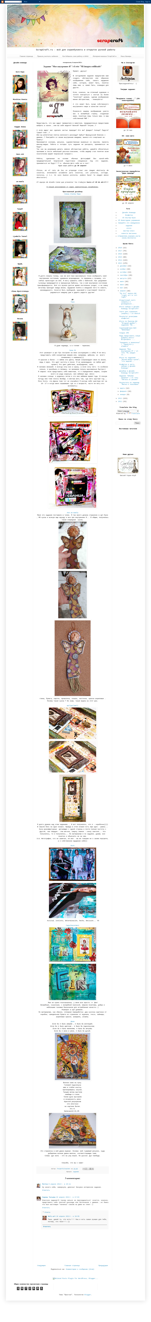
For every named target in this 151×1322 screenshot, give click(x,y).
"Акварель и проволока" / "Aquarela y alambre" (129, 344)
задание (76, 1172)
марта (123, 388)
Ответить (46, 1190)
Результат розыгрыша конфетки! (128, 317)
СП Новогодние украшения (129, 220)
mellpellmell (72, 706)
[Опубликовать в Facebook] (90, 1169)
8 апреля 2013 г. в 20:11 (60, 1184)
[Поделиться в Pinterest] (93, 1169)
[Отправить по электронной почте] (84, 1169)
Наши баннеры (126, 56)
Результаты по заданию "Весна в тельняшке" (129, 383)
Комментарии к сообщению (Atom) (80, 1269)
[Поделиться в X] (88, 1169)
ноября (123, 269)
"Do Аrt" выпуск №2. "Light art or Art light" (128, 295)
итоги (129, 228)
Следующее (41, 1266)
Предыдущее (103, 1266)
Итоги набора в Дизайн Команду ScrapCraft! (129, 308)
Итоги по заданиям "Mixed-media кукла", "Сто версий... (129, 359)
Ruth (72, 846)
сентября (124, 275)
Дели (72, 1021)
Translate (135, 413)
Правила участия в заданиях (47, 56)
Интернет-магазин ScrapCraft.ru (104, 56)
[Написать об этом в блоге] (86, 1169)
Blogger (87, 1295)
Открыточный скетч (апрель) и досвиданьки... (127, 302)
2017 (120, 251)
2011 (120, 401)
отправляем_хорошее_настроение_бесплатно (129, 237)
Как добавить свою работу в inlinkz (75, 56)
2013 (120, 263)
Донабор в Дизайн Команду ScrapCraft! (129, 372)
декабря (124, 266)
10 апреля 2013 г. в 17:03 (67, 1197)
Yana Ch (72, 350)
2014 (120, 260)
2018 (120, 248)
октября (124, 272)
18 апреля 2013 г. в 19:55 (67, 1216)
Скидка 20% (124, 333)
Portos (45, 1184)
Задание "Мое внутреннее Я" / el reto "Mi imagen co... (128, 352)
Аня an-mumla (72, 513)
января (123, 394)
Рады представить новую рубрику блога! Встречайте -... (129, 337)
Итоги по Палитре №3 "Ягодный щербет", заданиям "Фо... (128, 323)
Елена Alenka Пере (73, 194)
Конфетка (129, 215)
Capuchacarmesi (72, 925)
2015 (120, 257)
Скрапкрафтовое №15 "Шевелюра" (127, 329)
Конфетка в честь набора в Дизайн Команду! (127, 366)
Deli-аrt (52, 1216)
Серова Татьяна (48, 1197)
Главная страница (26, 56)
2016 (120, 254)
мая (122, 288)
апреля (123, 291)
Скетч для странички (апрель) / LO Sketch (129, 312)
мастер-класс (129, 231)
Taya (72, 302)
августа (124, 278)
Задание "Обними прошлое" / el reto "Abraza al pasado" (128, 377)
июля (122, 281)
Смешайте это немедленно (129, 223)
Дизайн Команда (129, 212)
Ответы (47, 1212)
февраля (124, 391)
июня (122, 285)
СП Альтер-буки (129, 218)
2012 (120, 398)
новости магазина (128, 233)
